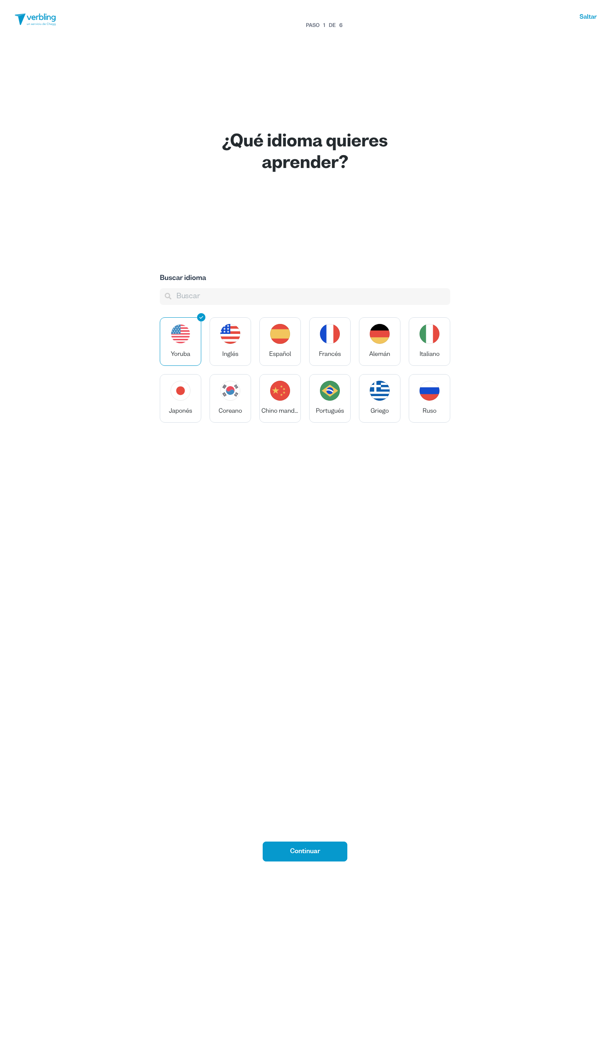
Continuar (305, 851)
